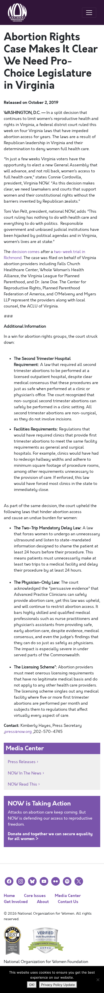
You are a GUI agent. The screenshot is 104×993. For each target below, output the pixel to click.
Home (9, 895)
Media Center (68, 895)
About (43, 902)
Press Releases (22, 762)
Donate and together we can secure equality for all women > (50, 836)
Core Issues (35, 895)
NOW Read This (22, 784)
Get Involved (16, 902)
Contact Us (68, 902)
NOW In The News (24, 773)
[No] (97, 979)
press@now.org (18, 731)
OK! (32, 985)
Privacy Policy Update (58, 985)
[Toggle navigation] (89, 13)
